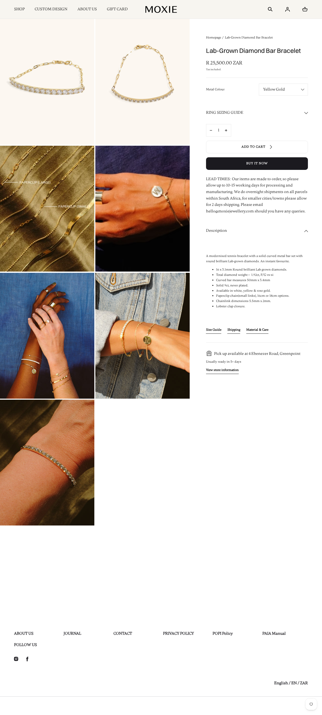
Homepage (213, 37)
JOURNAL (72, 633)
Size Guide (213, 330)
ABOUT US (87, 9)
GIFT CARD (117, 9)
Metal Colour (215, 89)
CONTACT (122, 633)
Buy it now (257, 164)
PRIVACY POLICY (178, 633)
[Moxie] (161, 9)
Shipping (233, 330)
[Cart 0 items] (305, 9)
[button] (270, 9)
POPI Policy (223, 633)
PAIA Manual (274, 633)
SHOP (19, 9)
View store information (222, 370)
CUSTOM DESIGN (51, 9)
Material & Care (257, 330)
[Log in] (288, 9)
